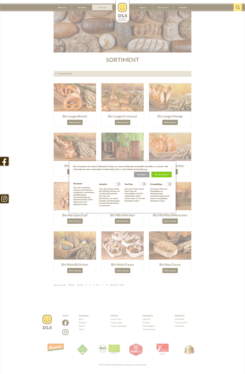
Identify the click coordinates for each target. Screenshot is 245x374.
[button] (141, 174)
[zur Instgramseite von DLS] (4, 199)
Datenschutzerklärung (137, 169)
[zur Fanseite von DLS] (4, 161)
